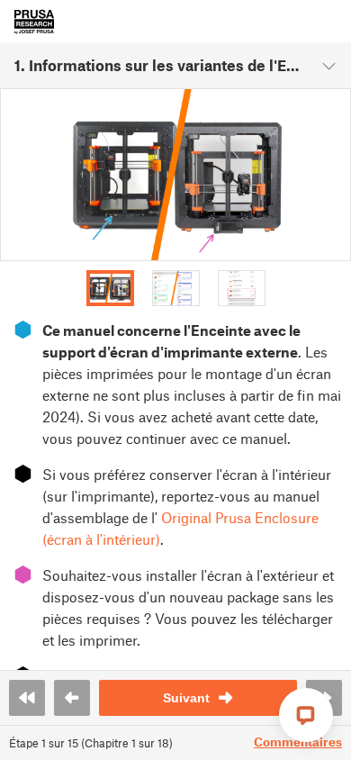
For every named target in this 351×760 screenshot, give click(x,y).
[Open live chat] (306, 715)
